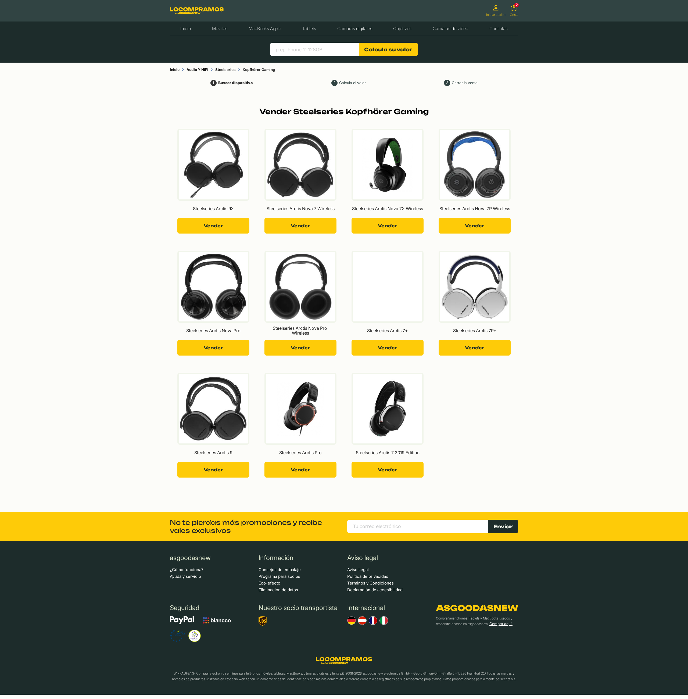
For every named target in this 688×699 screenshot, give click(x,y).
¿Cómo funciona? (186, 569)
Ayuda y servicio (185, 576)
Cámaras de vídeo (450, 28)
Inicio (185, 28)
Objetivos (402, 28)
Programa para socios (279, 576)
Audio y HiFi (197, 69)
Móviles (219, 28)
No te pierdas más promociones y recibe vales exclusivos (246, 526)
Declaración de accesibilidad (375, 589)
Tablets (309, 28)
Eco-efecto (269, 583)
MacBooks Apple (265, 28)
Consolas (498, 28)
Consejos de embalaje (280, 569)
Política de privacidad (367, 576)
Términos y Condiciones (370, 583)
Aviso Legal (358, 569)
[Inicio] (197, 10)
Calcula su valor (388, 49)
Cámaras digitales (354, 28)
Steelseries (225, 69)
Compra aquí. (501, 624)
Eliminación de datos (278, 589)
